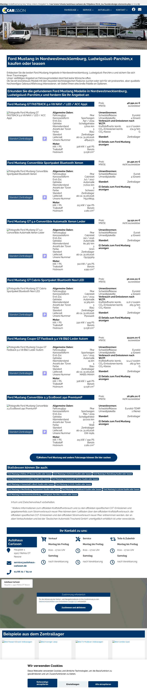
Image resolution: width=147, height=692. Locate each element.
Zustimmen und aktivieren (74, 607)
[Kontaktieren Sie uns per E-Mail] (139, 9)
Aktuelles (104, 10)
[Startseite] (13, 10)
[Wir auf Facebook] (133, 9)
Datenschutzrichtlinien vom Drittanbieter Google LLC (58, 601)
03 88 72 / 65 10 (23, 571)
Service (87, 10)
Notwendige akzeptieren (42, 683)
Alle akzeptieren (103, 684)
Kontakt (120, 10)
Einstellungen (72, 684)
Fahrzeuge (70, 10)
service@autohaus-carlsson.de (24, 564)
